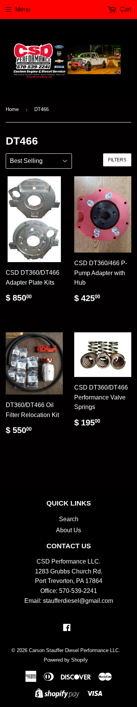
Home (12, 109)
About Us (68, 530)
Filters (117, 160)
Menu (22, 9)
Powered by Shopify (66, 660)
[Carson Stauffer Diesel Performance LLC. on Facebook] (67, 628)
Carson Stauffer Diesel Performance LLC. (74, 650)
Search (68, 519)
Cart (124, 9)
